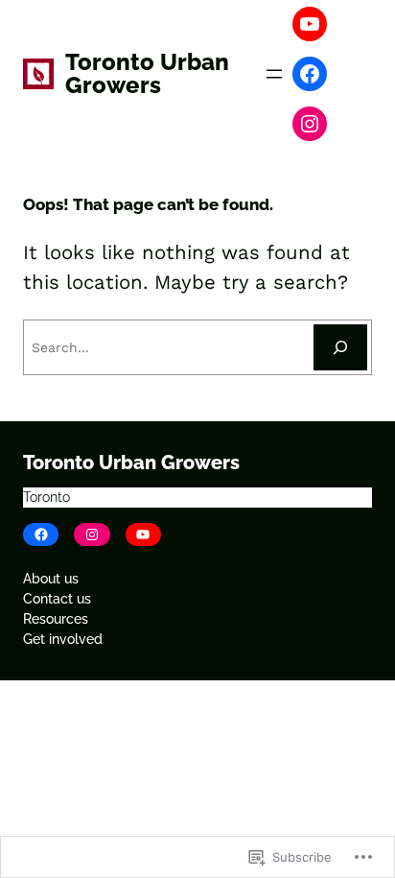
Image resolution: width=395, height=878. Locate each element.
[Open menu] (274, 73)
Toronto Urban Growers (147, 73)
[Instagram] (309, 124)
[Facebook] (309, 74)
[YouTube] (309, 24)
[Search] (340, 347)
